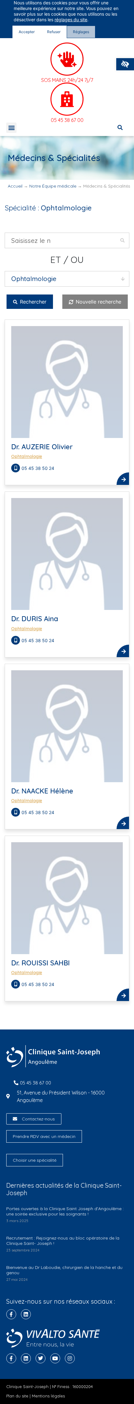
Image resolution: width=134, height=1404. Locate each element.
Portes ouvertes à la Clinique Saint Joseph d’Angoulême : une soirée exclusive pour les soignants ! (65, 1211)
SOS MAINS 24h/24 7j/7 (67, 80)
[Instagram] (70, 1358)
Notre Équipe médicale (52, 186)
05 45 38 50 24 (38, 468)
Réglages (81, 31)
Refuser (53, 31)
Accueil (15, 186)
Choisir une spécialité (34, 1160)
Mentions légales (48, 1395)
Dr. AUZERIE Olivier (42, 446)
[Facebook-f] (11, 1314)
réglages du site (71, 19)
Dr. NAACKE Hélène (42, 791)
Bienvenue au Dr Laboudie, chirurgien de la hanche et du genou (64, 1270)
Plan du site (17, 1395)
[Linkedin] (26, 1314)
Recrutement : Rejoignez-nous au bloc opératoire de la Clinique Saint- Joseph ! (62, 1240)
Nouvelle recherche (97, 302)
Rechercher (32, 302)
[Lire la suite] (123, 478)
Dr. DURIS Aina (34, 618)
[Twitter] (40, 1358)
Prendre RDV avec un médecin (44, 1136)
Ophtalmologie (26, 456)
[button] (125, 64)
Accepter (27, 31)
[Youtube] (55, 1358)
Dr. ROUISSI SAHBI (40, 963)
